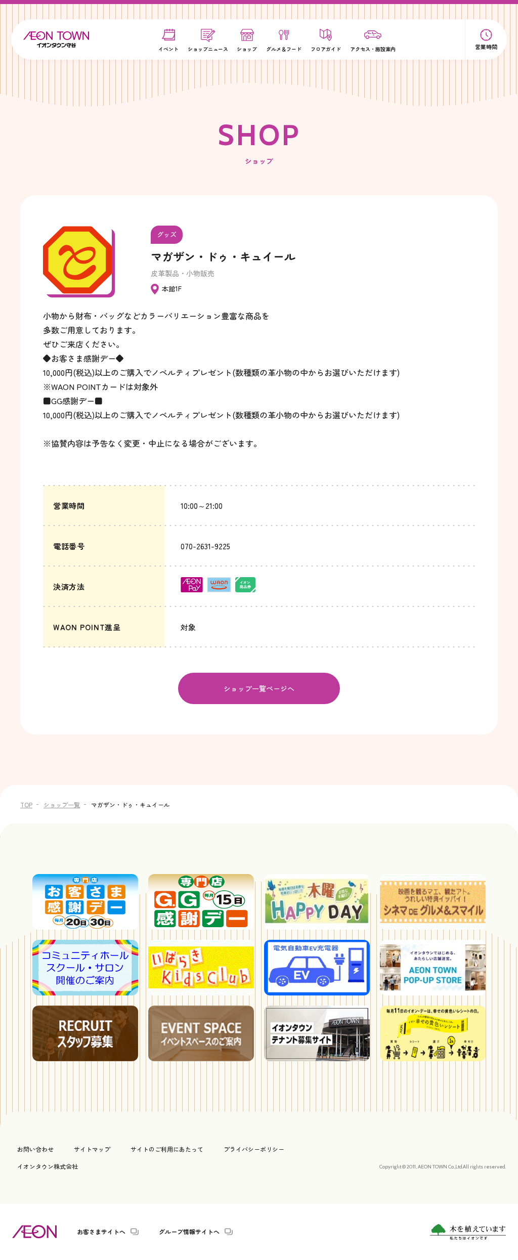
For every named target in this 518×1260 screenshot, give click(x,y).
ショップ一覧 (62, 804)
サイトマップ (92, 1149)
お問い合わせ (35, 1149)
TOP (26, 804)
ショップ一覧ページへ (259, 688)
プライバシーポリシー (254, 1149)
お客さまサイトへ (101, 1231)
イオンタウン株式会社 (47, 1166)
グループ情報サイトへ (189, 1231)
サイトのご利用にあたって (167, 1149)
